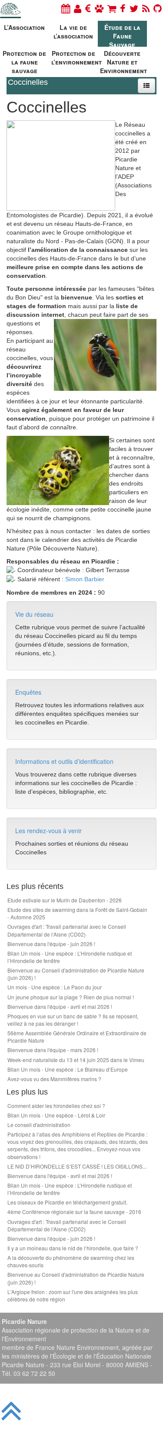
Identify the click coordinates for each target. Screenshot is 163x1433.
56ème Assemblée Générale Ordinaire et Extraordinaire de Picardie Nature (76, 1036)
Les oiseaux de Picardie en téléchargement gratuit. (67, 1202)
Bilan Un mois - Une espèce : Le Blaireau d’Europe (67, 1069)
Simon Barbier (84, 579)
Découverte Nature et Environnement (123, 61)
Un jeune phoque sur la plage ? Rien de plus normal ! (70, 997)
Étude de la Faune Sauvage (122, 35)
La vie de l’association (73, 31)
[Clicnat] (99, 8)
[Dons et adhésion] (88, 8)
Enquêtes (28, 692)
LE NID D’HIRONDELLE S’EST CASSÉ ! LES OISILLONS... (76, 1166)
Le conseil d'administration (38, 1124)
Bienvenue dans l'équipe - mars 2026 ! (52, 1049)
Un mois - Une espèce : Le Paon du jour (54, 987)
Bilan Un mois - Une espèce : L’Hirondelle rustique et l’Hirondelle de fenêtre (69, 957)
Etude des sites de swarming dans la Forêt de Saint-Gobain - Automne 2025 (77, 913)
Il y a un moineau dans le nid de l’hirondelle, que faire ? (72, 1248)
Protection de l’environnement (74, 57)
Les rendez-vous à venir (48, 830)
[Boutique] (111, 8)
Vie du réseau (34, 614)
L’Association (24, 27)
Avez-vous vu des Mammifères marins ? (54, 1078)
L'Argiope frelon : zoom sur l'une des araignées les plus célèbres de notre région (72, 1295)
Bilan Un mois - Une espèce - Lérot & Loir (56, 1115)
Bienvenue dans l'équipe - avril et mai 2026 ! (59, 1006)
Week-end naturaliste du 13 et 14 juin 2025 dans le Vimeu (75, 1059)
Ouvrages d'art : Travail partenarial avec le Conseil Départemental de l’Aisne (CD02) (66, 930)
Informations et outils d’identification (64, 761)
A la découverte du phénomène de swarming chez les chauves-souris (70, 1261)
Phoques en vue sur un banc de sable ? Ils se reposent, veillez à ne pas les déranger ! (72, 1019)
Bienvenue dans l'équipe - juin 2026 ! (51, 943)
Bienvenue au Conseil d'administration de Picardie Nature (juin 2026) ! (75, 973)
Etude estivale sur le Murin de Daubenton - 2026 (64, 900)
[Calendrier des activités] (65, 8)
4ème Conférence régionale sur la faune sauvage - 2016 (74, 1211)
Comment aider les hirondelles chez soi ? (56, 1105)
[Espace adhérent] (77, 8)
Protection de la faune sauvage (24, 61)
